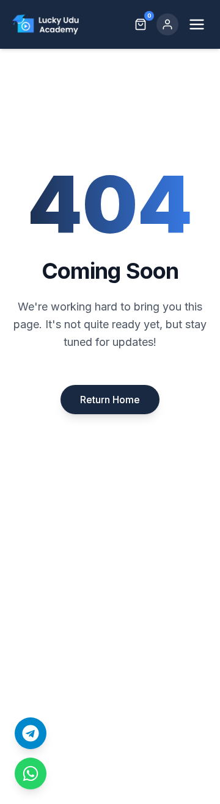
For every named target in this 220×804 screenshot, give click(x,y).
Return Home (110, 399)
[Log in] (167, 24)
